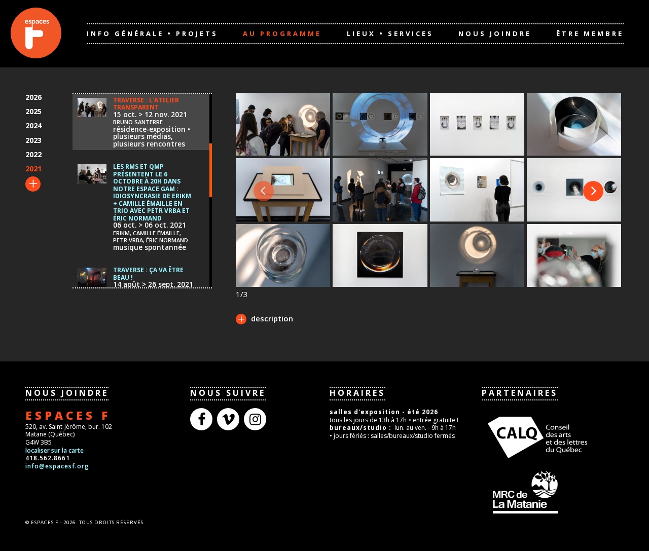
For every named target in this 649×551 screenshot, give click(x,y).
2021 (33, 168)
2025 (33, 111)
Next (593, 191)
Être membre (590, 33)
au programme (282, 33)
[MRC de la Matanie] (553, 492)
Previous (264, 191)
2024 (33, 125)
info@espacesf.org (57, 466)
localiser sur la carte (54, 450)
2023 (33, 140)
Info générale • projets (152, 33)
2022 (33, 154)
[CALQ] (553, 436)
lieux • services (390, 33)
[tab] (264, 320)
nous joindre (494, 33)
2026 (33, 97)
